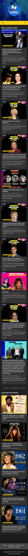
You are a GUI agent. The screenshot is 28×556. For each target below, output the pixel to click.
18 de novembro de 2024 (14, 193)
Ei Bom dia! (5, 292)
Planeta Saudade (6, 55)
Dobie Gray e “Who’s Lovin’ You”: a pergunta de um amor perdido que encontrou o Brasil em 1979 (13, 417)
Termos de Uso (20, 545)
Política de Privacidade (14, 547)
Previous (5, 388)
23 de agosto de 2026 (14, 474)
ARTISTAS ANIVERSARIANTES (8, 82)
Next (23, 388)
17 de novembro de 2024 (14, 261)
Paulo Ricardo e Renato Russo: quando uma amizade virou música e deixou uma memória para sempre (13, 500)
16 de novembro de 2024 (14, 330)
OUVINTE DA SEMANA (7, 186)
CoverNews (10, 553)
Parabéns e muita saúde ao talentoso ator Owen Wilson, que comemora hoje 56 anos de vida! (14, 225)
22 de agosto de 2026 (14, 503)
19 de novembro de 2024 (14, 124)
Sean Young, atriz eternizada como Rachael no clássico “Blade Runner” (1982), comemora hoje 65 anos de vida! (14, 87)
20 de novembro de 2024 (14, 55)
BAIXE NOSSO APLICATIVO (7, 45)
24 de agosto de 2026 (14, 420)
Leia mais (4, 63)
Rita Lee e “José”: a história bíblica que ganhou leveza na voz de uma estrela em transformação (13, 445)
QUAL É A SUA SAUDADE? (7, 356)
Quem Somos (12, 545)
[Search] (25, 22)
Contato (5, 545)
